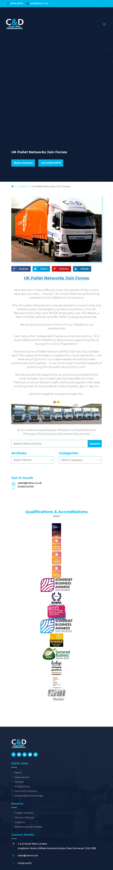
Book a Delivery (23, 163)
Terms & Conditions (26, 791)
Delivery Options (24, 817)
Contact (19, 782)
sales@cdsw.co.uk (39, 3)
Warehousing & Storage (28, 826)
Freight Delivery (24, 813)
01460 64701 (16, 3)
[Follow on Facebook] (13, 754)
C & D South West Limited (32, 844)
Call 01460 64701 (51, 163)
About (18, 772)
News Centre (22, 777)
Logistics (20, 822)
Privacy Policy (22, 786)
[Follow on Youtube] (30, 754)
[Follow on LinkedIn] (24, 754)
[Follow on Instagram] (19, 754)
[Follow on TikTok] (35, 754)
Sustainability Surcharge (29, 795)
